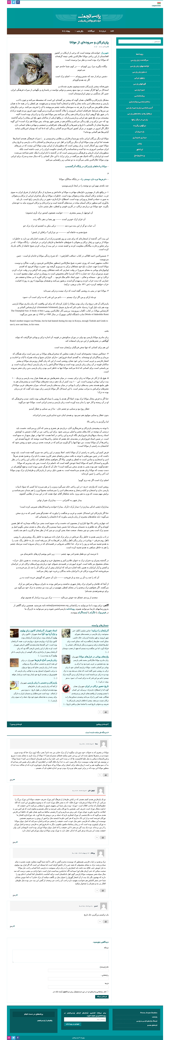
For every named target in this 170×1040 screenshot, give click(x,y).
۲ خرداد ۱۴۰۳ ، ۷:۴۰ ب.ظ (87, 744)
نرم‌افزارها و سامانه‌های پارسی (140, 114)
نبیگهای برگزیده (139, 126)
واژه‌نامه (154, 1017)
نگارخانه (80, 31)
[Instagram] (9, 2)
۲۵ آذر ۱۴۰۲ (103, 47)
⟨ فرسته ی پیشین (102, 724)
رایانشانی (105, 975)
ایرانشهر (139, 149)
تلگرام (92, 612)
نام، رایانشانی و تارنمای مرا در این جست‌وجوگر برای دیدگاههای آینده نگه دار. (79, 992)
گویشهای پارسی (139, 84)
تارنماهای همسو (152, 1025)
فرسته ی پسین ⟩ (16, 724)
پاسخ (11, 780)
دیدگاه (106, 948)
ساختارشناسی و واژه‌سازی (139, 102)
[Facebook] (18, 2)
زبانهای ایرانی (139, 78)
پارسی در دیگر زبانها (140, 120)
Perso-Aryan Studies (148, 1013)
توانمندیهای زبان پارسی (139, 66)
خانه (112, 31)
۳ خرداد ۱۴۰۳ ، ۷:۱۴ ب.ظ (80, 790)
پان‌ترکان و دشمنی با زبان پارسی (42, 682)
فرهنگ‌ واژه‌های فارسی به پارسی (146, 1021)
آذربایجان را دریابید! (100, 630)
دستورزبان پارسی (140, 72)
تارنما (107, 983)
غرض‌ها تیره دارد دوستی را (94, 179)
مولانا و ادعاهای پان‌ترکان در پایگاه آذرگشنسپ (86, 166)
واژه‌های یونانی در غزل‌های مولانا (94, 656)
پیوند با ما (66, 31)
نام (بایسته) (104, 967)
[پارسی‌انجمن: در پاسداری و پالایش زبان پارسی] (89, 26)
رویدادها (139, 54)
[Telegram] (13, 2)
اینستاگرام (82, 612)
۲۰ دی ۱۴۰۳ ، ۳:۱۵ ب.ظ (86, 906)
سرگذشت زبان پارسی (139, 60)
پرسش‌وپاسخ (139, 156)
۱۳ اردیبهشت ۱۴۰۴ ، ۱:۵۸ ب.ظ (80, 853)
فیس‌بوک (102, 612)
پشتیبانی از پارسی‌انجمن (44, 1020)
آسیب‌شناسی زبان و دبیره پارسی (139, 108)
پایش (140, 144)
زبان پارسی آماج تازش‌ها (46, 660)
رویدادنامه (70, 609)
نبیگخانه (91, 31)
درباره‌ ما (102, 31)
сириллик (156, 6)
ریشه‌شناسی (139, 96)
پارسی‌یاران (139, 132)
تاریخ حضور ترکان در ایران (97, 686)
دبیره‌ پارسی (140, 90)
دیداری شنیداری (140, 138)
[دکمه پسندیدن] (106, 712)
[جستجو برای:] (139, 41)
